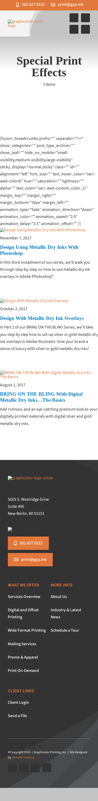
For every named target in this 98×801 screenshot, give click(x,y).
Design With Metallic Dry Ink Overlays (42, 318)
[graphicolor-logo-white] (30, 478)
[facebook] (74, 17)
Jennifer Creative (23, 757)
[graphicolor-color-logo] (28, 21)
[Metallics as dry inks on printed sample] (42, 230)
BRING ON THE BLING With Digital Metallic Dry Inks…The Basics (41, 397)
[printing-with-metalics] (49, 373)
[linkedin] (85, 29)
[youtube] (74, 29)
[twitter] (85, 17)
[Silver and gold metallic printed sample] (34, 301)
